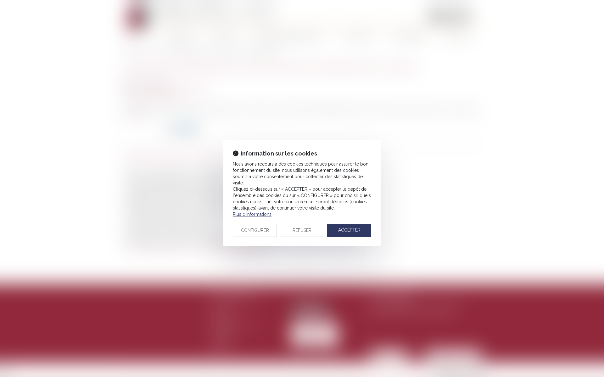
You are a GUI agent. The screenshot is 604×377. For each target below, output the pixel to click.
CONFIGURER (255, 230)
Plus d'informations (252, 214)
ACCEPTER (349, 229)
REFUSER (302, 230)
